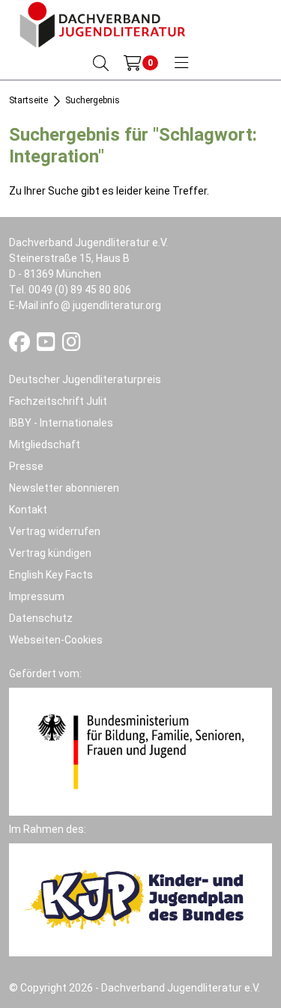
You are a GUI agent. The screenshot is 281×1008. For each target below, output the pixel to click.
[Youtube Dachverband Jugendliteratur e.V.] (47, 346)
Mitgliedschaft (44, 444)
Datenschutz (41, 618)
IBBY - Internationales (61, 423)
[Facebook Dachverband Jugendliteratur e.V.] (20, 346)
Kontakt (28, 510)
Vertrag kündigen (50, 553)
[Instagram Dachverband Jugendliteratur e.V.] (71, 346)
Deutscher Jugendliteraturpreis (85, 379)
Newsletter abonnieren (64, 488)
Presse (26, 466)
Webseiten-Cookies (56, 640)
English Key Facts (51, 575)
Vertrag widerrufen (54, 531)
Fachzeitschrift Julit (58, 401)
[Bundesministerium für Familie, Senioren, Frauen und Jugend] (140, 751)
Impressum (36, 596)
